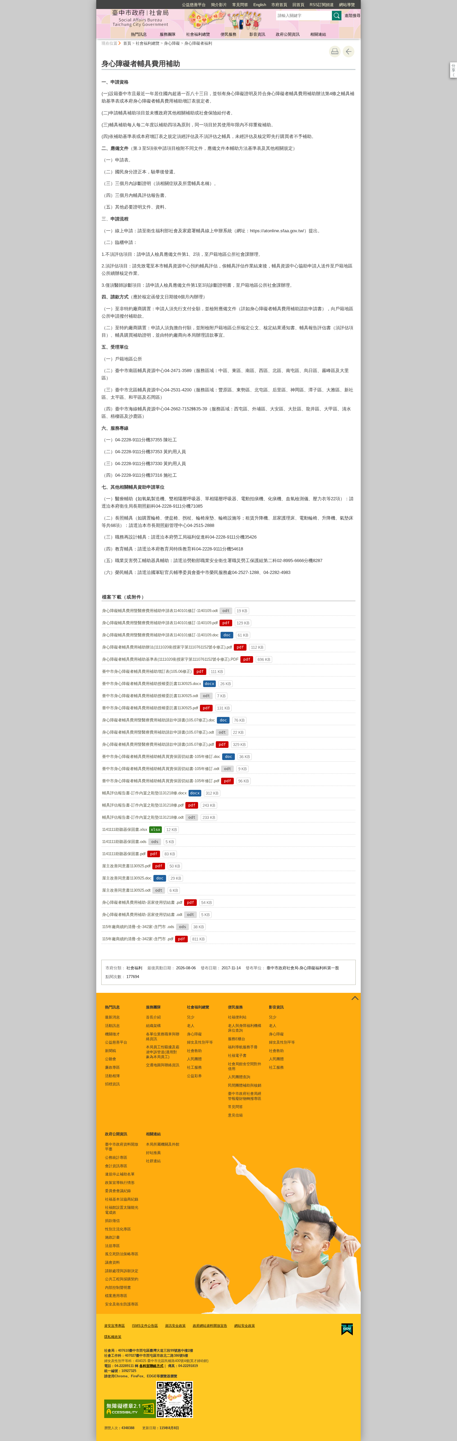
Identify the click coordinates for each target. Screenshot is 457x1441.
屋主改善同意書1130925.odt (126, 890)
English (259, 4)
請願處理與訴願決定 (121, 1271)
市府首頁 (279, 4)
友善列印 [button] (335, 51)
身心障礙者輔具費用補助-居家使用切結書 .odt (142, 914)
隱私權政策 (112, 1337)
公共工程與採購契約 (121, 1279)
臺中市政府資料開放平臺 (121, 1146)
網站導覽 (347, 4)
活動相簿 (112, 1076)
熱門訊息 (139, 34)
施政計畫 (112, 1237)
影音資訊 (257, 34)
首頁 (127, 43)
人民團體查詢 (239, 1077)
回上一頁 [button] (348, 51)
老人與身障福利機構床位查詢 (244, 1027)
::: (93, 2)
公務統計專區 (116, 1157)
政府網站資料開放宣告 (210, 1326)
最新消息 (112, 1017)
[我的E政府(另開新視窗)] (347, 1329)
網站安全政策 (244, 1326)
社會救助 (194, 1051)
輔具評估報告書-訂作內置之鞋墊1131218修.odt (143, 817)
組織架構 (153, 1025)
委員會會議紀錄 (118, 1191)
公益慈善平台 (194, 4)
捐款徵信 (112, 1220)
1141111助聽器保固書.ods (124, 841)
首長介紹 (153, 1017)
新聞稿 (110, 1051)
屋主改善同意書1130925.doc (127, 878)
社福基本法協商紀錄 (121, 1199)
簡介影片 (219, 4)
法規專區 (112, 1246)
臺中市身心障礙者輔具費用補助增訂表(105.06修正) (147, 671)
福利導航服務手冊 (243, 1047)
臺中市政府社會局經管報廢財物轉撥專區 (244, 1095)
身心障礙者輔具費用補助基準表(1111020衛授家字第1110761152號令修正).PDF (170, 659)
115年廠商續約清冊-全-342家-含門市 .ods (138, 926)
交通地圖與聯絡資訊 (162, 1065)
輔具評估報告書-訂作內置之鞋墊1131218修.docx (144, 793)
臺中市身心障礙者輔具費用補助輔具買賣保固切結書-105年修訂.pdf (160, 781)
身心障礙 (172, 43)
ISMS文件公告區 (145, 1326)
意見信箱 (235, 1115)
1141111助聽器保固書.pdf (123, 853)
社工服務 (194, 1067)
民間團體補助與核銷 (244, 1085)
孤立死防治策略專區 (121, 1254)
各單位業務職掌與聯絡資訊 (162, 1036)
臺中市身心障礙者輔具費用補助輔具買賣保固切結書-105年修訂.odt (160, 768)
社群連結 (153, 1161)
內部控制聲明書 (118, 1287)
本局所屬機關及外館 (162, 1144)
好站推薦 (153, 1153)
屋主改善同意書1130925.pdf (126, 866)
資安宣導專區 (114, 1326)
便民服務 (228, 34)
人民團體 (194, 1059)
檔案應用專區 (116, 1296)
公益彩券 (194, 1076)
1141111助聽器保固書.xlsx (124, 829)
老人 (190, 1025)
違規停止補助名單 (120, 1174)
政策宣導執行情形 (120, 1182)
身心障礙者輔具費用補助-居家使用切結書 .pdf (142, 902)
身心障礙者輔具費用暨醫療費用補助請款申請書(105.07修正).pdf (158, 744)
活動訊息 (112, 1025)
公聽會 (110, 1059)
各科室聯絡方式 (151, 1366)
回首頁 (298, 4)
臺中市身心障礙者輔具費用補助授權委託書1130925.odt (150, 695)
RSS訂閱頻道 (322, 4)
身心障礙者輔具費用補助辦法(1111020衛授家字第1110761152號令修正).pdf (167, 647)
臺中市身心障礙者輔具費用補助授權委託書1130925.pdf (150, 708)
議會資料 (112, 1262)
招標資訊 (112, 1084)
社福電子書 (237, 1055)
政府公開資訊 (288, 34)
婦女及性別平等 (200, 1042)
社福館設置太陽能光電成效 (121, 1209)
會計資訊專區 (116, 1166)
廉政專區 (112, 1067)
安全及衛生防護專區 (121, 1304)
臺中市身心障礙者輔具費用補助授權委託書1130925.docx (151, 683)
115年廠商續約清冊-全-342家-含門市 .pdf (137, 939)
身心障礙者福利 (198, 43)
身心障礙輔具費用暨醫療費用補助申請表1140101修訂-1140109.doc (160, 635)
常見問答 (240, 4)
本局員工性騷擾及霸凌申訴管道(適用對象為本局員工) (162, 1052)
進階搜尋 (352, 15)
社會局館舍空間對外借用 (244, 1066)
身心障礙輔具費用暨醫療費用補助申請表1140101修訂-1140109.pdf (160, 622)
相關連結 (318, 34)
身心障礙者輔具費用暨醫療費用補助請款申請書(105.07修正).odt (158, 732)
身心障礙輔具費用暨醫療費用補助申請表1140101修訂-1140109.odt (160, 610)
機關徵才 (112, 1034)
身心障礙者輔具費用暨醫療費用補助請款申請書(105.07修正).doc (158, 720)
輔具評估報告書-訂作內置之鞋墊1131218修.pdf (143, 805)
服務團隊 (168, 34)
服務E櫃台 (236, 1039)
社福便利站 (237, 1017)
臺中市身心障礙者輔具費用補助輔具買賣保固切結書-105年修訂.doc (161, 756)
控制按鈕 (355, 998)
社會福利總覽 (198, 34)
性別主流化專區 (118, 1229)
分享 (453, 66)
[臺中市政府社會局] (179, 19)
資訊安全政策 (175, 1326)
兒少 (190, 1017)
